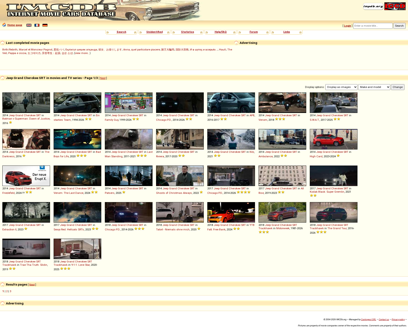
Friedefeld (8, 193)
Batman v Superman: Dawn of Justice (26, 118)
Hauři (222, 49)
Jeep (12, 115)
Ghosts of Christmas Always (174, 193)
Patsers (110, 193)
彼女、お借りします (110, 49)
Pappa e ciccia (17, 53)
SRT (38, 115)
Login (347, 25)
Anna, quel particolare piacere (141, 49)
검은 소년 (67, 53)
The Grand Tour (337, 228)
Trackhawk (265, 228)
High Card (316, 156)
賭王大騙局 (167, 49)
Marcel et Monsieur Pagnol (35, 49)
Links (286, 31)
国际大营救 (182, 49)
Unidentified (154, 31)
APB (252, 115)
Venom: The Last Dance (68, 193)
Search (121, 31)
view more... (82, 53)
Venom (263, 119)
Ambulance (266, 156)
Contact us (384, 319)
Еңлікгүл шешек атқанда (81, 49)
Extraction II (9, 229)
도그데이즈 (34, 53)
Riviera (160, 156)
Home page (14, 25)
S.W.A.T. (314, 119)
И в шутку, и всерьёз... (204, 49)
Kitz (252, 152)
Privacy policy (398, 319)
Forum (254, 31)
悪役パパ (59, 49)
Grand (19, 115)
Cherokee (29, 115)
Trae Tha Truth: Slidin (33, 264)
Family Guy (111, 119)
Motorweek (282, 228)
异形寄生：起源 (51, 53)
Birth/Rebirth (9, 49)
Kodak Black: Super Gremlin (327, 191)
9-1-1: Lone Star (80, 264)
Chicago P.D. (163, 119)
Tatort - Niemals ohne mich (173, 229)
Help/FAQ (221, 31)
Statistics (187, 31)
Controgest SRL (368, 319)
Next (103, 78)
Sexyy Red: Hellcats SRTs (69, 229)
